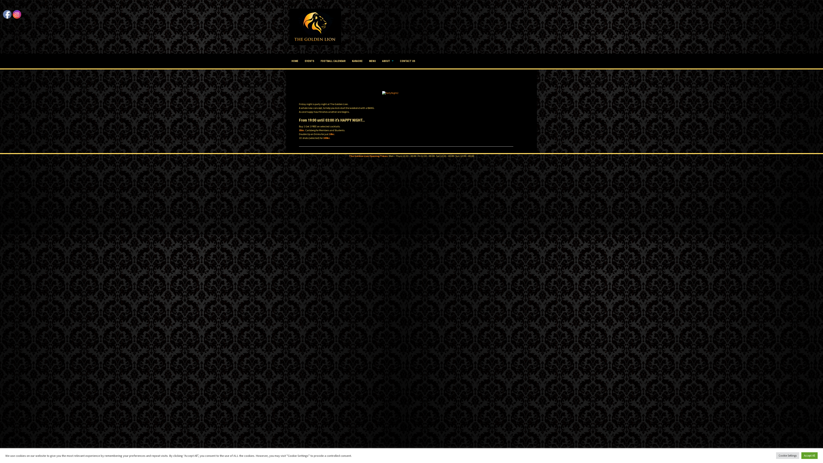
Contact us (407, 61)
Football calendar (333, 61)
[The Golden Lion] (315, 26)
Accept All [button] (809, 455)
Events (309, 61)
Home (294, 61)
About (386, 61)
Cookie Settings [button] (788, 455)
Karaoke (357, 61)
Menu (372, 61)
